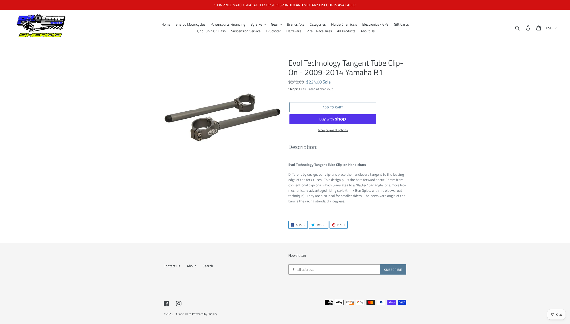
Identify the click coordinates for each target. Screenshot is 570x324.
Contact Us (172, 266)
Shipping (294, 89)
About (191, 266)
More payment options (333, 130)
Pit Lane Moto (182, 314)
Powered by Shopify (204, 314)
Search (208, 266)
